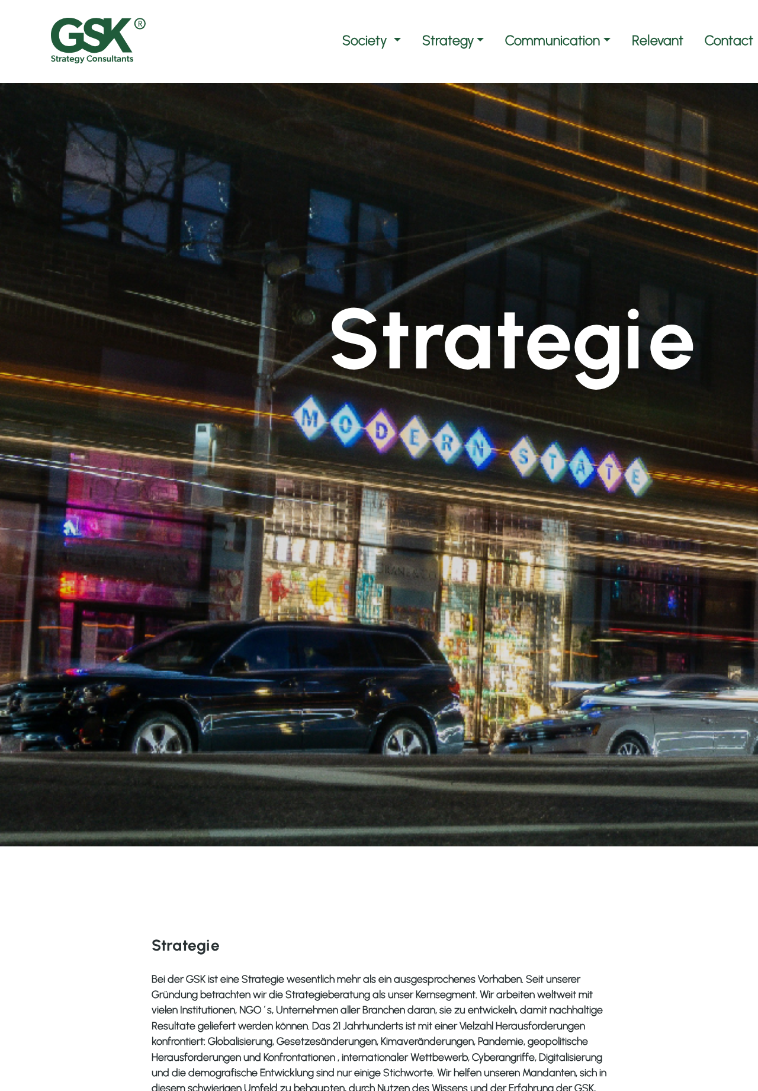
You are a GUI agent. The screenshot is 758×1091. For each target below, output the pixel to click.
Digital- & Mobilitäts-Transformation (202, 873)
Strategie (460, 855)
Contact (729, 40)
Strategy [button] (448, 40)
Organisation (45, 873)
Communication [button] (552, 40)
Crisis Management (255, 855)
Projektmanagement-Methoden (95, 855)
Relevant (657, 40)
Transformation (372, 855)
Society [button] (366, 40)
